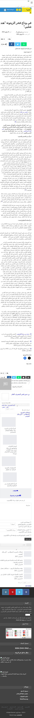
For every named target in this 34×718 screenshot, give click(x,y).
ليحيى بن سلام (24, 112)
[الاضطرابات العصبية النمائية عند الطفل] (9, 461)
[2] (25, 189)
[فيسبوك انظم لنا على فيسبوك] (25, 591)
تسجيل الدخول (24, 691)
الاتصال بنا (9, 708)
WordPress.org (24, 699)
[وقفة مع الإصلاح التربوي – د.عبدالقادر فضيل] (27, 570)
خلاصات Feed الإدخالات (22, 693)
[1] (15, 121)
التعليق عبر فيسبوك (15, 495)
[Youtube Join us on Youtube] (12, 591)
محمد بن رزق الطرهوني (23, 334)
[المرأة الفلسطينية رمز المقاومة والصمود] (10, 477)
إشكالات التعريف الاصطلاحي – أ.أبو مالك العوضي (23, 414)
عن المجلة (19, 707)
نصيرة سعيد (5, 672)
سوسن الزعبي (6, 657)
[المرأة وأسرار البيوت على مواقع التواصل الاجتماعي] (9, 422)
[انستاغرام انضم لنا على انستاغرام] (5, 591)
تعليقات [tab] (15, 490)
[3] (1, 201)
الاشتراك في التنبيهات (17, 386)
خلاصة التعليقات (24, 696)
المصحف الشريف (18, 708)
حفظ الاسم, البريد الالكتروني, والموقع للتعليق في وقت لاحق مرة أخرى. (24, 524)
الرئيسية (27, 707)
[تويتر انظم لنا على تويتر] (19, 591)
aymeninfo (19, 715)
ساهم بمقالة (4, 707)
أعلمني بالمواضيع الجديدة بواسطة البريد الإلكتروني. (16, 535)
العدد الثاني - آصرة (30, 19)
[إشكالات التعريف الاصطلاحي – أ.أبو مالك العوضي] (27, 554)
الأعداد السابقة (13, 707)
